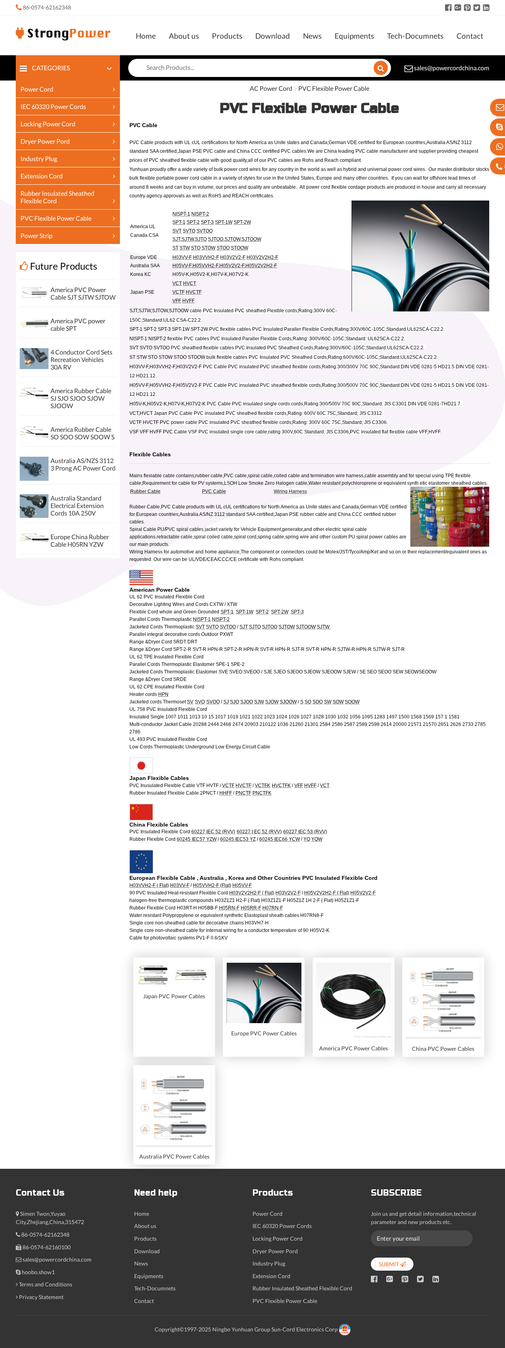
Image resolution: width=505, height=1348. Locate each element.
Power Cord (37, 89)
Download (272, 35)
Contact (469, 35)
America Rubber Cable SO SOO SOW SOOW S (82, 433)
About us (184, 35)
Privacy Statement (41, 1297)
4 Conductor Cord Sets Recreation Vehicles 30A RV (81, 359)
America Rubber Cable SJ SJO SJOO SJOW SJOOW (80, 398)
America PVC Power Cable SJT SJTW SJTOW (83, 293)
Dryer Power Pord (45, 141)
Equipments (354, 35)
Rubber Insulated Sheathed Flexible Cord (302, 1288)
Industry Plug (39, 158)
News (312, 35)
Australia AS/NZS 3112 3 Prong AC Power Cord (83, 464)
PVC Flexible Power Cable (56, 218)
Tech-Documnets (415, 35)
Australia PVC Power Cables (174, 1156)
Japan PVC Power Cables (174, 996)
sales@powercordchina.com (451, 67)
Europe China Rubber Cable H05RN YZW (79, 540)
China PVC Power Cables (443, 1048)
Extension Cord (42, 176)
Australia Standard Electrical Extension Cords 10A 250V (77, 505)
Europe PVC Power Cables (264, 1033)
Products (227, 35)
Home (146, 35)
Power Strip (36, 235)
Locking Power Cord (48, 123)
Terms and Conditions (45, 1284)
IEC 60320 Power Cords (53, 106)
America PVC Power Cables (353, 1048)
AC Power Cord (271, 88)
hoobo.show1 (38, 1272)
